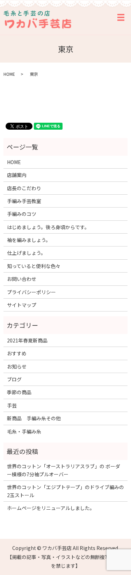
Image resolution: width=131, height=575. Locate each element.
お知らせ (17, 366)
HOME (9, 74)
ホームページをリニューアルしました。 (51, 507)
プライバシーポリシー (31, 292)
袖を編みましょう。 (29, 239)
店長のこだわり (24, 188)
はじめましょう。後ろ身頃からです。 (48, 227)
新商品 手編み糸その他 (34, 418)
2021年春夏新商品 (27, 340)
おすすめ (17, 353)
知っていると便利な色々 (33, 265)
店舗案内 (17, 174)
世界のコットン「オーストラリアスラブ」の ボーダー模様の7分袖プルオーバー (63, 470)
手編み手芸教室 (24, 200)
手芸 (12, 405)
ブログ (14, 379)
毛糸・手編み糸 (24, 431)
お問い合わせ (21, 278)
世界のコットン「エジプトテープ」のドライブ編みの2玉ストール (65, 491)
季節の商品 (19, 392)
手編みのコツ (21, 213)
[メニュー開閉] (120, 17)
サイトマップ (21, 304)
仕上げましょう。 (26, 252)
